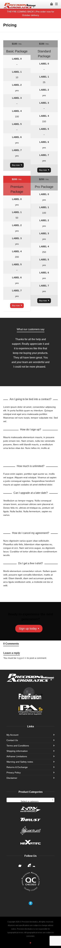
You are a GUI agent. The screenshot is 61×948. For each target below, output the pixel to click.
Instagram (35, 864)
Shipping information (17, 751)
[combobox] (30, 800)
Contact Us (12, 740)
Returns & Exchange (17, 767)
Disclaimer (12, 778)
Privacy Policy (14, 772)
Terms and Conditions (18, 745)
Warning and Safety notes (20, 761)
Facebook (21, 864)
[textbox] (30, 801)
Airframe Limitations (17, 756)
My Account (12, 735)
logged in (21, 658)
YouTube (28, 864)
